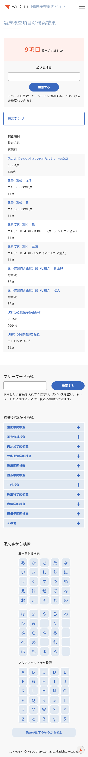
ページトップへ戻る (81, 750)
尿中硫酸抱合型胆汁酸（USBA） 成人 (34, 290)
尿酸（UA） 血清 (20, 180)
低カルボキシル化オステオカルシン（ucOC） (39, 158)
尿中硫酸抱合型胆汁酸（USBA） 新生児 (35, 268)
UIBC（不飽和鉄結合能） (25, 334)
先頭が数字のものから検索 (44, 732)
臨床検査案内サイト (48, 6)
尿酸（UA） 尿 (18, 202)
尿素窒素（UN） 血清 (23, 246)
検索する (44, 87)
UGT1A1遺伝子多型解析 (24, 312)
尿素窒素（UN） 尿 (21, 224)
